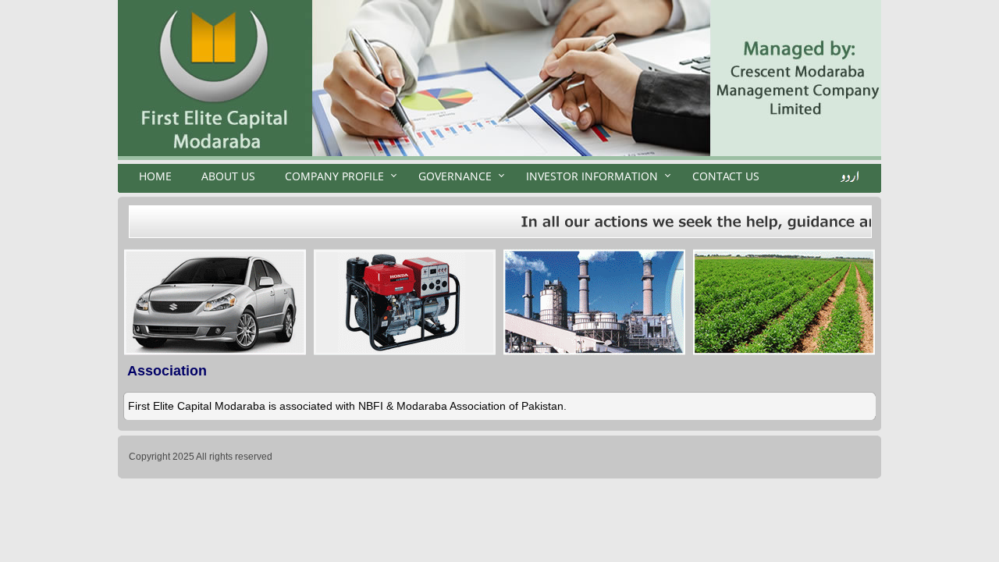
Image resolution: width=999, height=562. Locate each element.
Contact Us (725, 176)
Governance (455, 176)
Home (155, 176)
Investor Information (592, 176)
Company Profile (334, 176)
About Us (228, 176)
